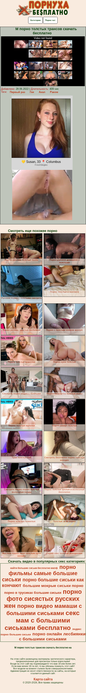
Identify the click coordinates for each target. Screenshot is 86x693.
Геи (32, 92)
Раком (54, 92)
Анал (42, 92)
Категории (35, 20)
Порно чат (50, 20)
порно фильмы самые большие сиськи (39, 573)
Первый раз (17, 92)
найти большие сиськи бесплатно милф (34, 568)
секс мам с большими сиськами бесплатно (42, 620)
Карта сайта (43, 679)
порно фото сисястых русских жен (43, 598)
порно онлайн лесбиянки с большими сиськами (52, 636)
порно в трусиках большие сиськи (32, 593)
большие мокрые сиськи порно (53, 586)
